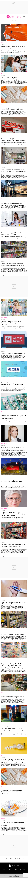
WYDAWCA (15, 869)
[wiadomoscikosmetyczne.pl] (14, 16)
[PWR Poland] (14, 865)
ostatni (24, 858)
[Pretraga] (24, 16)
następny (17, 858)
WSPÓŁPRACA (22, 869)
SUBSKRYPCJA (14, 870)
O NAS (5, 869)
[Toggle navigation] (1, 16)
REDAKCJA (10, 869)
